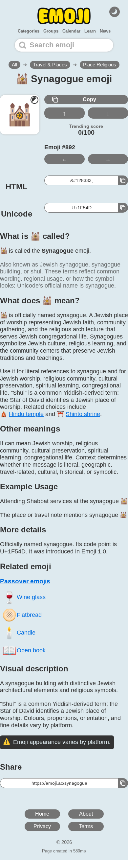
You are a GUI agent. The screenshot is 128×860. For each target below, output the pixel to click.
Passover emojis (25, 581)
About (86, 814)
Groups (50, 31)
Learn (90, 31)
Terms (86, 826)
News (105, 31)
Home (42, 814)
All (14, 64)
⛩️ (78, 414)
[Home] (64, 16)
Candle (18, 632)
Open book (24, 650)
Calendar (71, 31)
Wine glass (24, 597)
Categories (28, 31)
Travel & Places (50, 64)
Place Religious (99, 64)
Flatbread (22, 614)
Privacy (42, 826)
